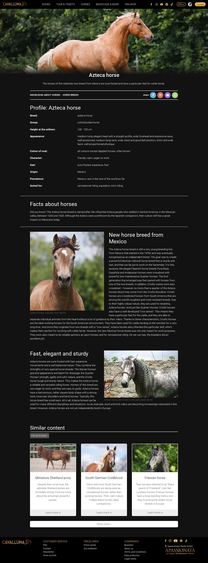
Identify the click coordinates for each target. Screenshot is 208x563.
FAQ (45, 545)
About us (128, 548)
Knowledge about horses (45, 95)
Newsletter (48, 551)
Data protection (132, 555)
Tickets (200, 4)
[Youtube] (162, 4)
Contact (47, 548)
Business (128, 545)
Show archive (49, 555)
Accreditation (90, 548)
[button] (153, 95)
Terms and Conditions (135, 551)
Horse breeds (71, 95)
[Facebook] (151, 4)
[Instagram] (157, 4)
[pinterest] (167, 4)
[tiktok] (172, 4)
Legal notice (130, 558)
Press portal (90, 545)
